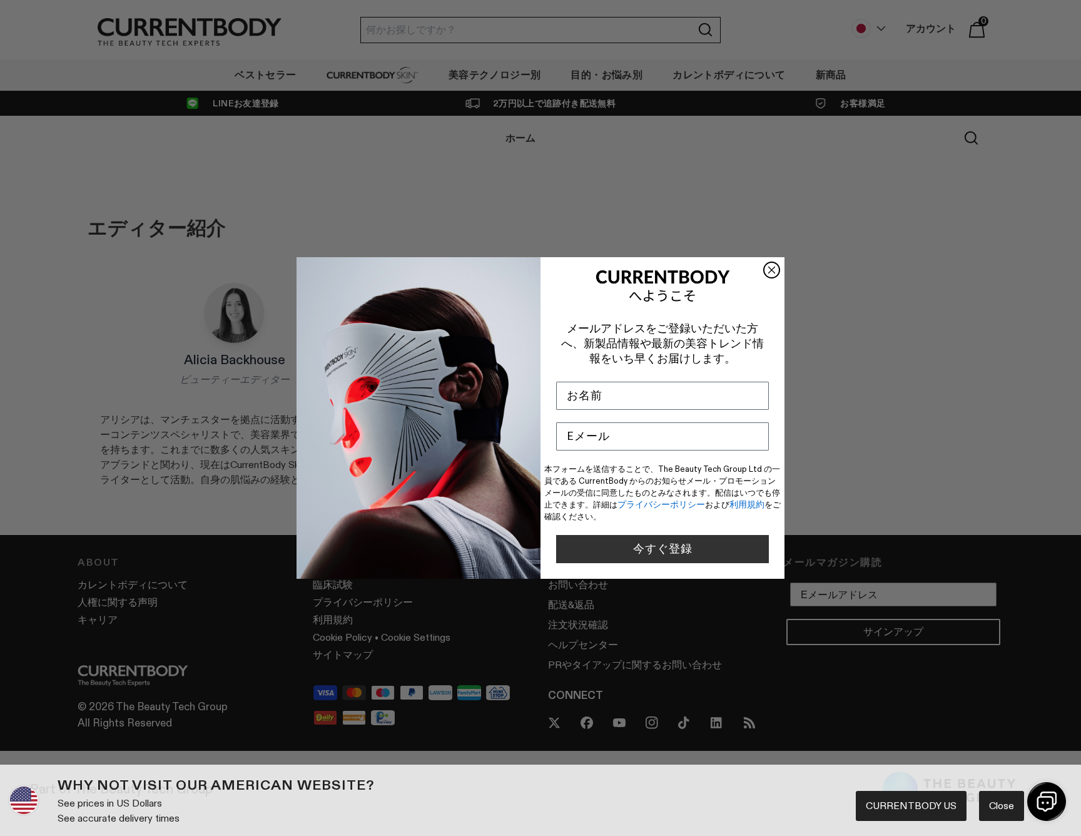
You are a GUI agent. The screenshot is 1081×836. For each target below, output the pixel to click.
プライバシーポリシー (661, 504)
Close (1001, 806)
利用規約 (746, 504)
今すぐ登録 (663, 549)
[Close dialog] (771, 270)
